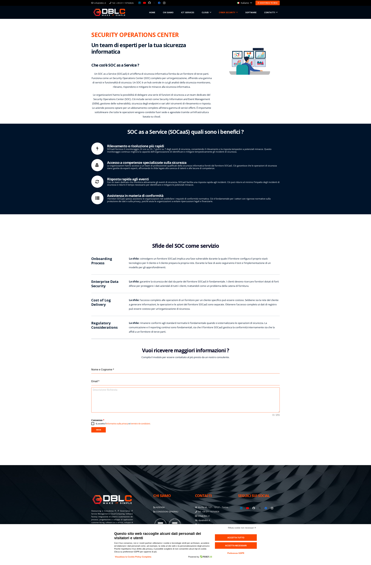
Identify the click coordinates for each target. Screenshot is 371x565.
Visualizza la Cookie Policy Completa (133, 557)
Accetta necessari (236, 545)
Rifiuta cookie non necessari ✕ (242, 528)
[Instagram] (164, 2)
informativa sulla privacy (117, 423)
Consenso (97, 420)
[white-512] (109, 12)
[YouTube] (144, 2)
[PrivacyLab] (205, 556)
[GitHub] (149, 2)
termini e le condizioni (140, 423)
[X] (154, 2)
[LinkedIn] (139, 2)
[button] (244, 2)
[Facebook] (159, 2)
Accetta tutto (235, 537)
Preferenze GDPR (235, 553)
